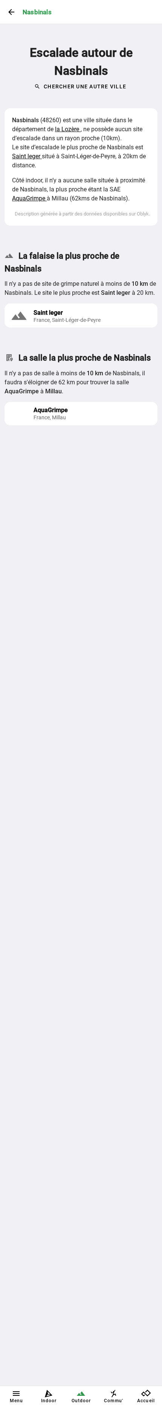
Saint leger (27, 156)
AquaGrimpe (29, 198)
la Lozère (68, 129)
